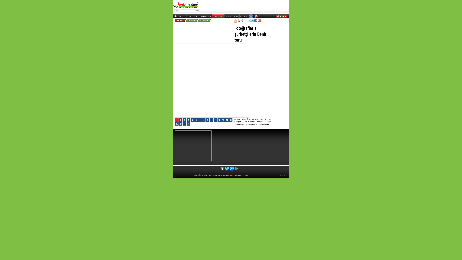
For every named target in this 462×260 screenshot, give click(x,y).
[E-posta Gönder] (249, 20)
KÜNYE (196, 175)
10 (211, 120)
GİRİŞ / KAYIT (281, 16)
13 (223, 120)
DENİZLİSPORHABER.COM (202, 16)
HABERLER (182, 16)
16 (177, 124)
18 (184, 124)
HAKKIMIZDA (213, 175)
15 (231, 120)
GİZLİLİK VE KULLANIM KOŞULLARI (229, 175)
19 (188, 124)
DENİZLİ (189, 16)
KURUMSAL (243, 16)
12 (219, 120)
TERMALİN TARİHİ (218, 16)
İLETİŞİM (245, 175)
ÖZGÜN (236, 16)
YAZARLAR (228, 16)
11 (215, 120)
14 (227, 120)
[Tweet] (252, 20)
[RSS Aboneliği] (259, 20)
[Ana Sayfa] (175, 16)
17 (181, 124)
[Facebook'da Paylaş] (255, 20)
